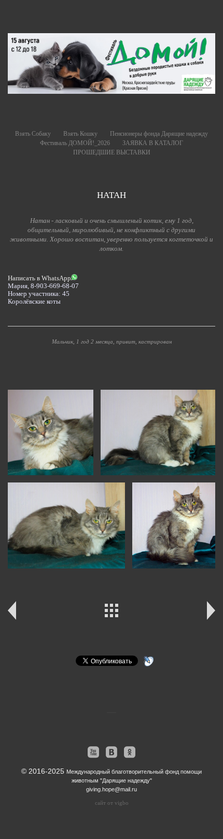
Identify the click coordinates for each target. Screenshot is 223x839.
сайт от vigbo (112, 803)
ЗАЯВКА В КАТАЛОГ (152, 143)
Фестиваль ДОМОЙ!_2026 (75, 143)
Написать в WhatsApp (39, 278)
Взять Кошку (80, 133)
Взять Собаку (33, 133)
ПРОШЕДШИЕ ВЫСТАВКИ (111, 152)
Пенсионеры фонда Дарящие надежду (159, 133)
